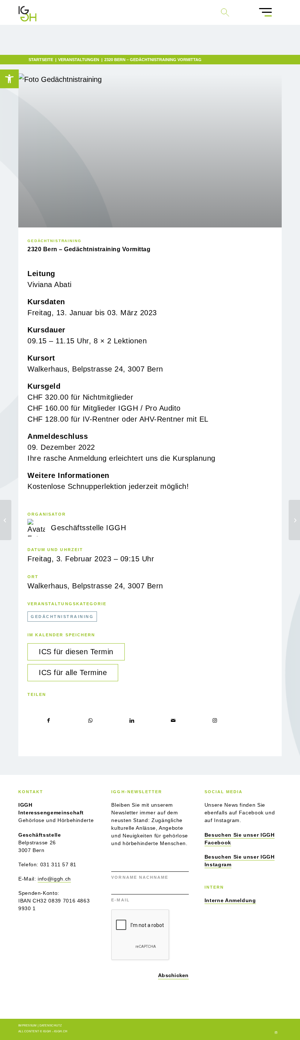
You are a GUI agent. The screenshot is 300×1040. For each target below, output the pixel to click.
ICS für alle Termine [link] (73, 672)
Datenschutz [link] (51, 1025)
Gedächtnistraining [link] (54, 241)
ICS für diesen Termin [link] (76, 652)
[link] (9, 78)
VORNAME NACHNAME (140, 877)
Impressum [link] (27, 1025)
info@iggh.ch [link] (54, 879)
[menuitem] (265, 12)
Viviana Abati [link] (49, 284)
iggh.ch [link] (60, 1031)
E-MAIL (121, 900)
